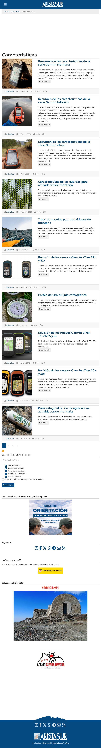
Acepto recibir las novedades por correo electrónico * (24, 479)
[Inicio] (54, 4)
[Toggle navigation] (5, 4)
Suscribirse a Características (3, 451)
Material (44, 199)
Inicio (6, 11)
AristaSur (10, 91)
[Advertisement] (50, 33)
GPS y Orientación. (14, 465)
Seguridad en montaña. (16, 471)
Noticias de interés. (15, 476)
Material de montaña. (16, 468)
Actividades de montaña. (17, 473)
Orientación (45, 81)
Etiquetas (15, 11)
